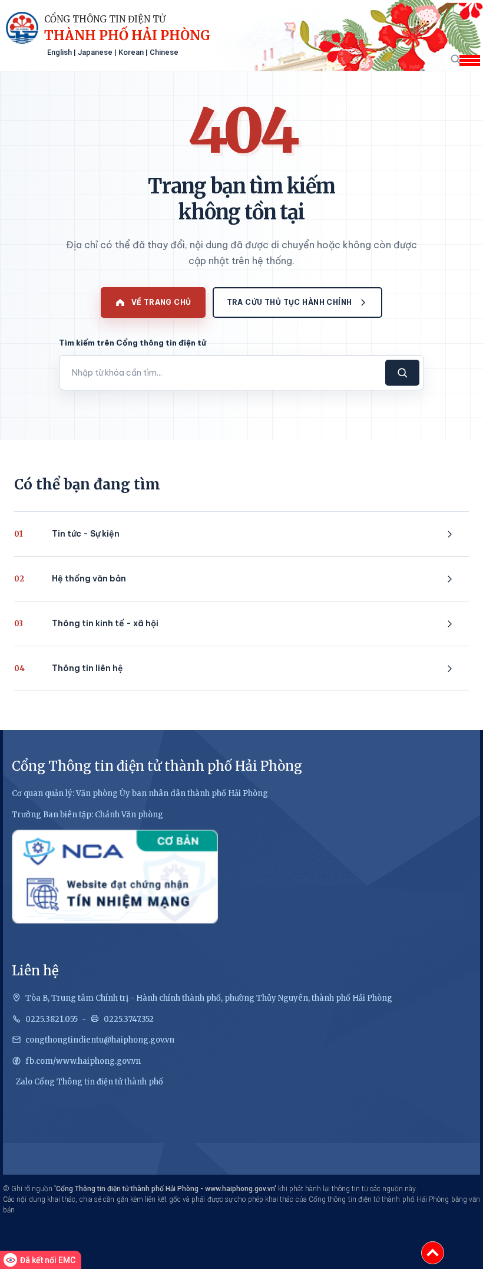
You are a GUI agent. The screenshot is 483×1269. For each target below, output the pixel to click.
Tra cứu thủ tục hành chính (289, 302)
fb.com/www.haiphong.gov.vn (83, 1061)
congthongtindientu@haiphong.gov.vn (99, 1040)
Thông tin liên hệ (68, 668)
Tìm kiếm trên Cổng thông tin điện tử (132, 342)
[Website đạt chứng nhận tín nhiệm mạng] (115, 876)
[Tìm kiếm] (455, 58)
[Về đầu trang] (432, 1252)
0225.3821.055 (51, 1019)
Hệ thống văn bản (70, 578)
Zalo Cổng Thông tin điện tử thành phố (89, 1082)
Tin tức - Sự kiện (67, 533)
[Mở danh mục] (469, 60)
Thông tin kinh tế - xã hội (86, 623)
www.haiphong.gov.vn (239, 1189)
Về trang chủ (161, 302)
